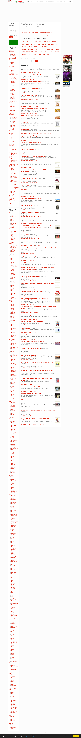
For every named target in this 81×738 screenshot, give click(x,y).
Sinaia (12, 595)
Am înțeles (76, 735)
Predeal (13, 313)
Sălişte (12, 633)
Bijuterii (11, 93)
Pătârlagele (13, 327)
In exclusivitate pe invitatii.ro (30, 212)
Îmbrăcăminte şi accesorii (12, 132)
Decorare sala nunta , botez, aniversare (32, 341)
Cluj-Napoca (36, 280)
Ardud (12, 611)
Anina (12, 340)
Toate (27, 65)
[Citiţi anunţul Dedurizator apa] (57, 330)
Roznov (13, 564)
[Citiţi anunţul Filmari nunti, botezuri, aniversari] (57, 395)
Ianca (12, 304)
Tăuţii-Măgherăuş (13, 524)
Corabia (13, 571)
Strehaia (13, 537)
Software (13, 98)
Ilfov (45, 49)
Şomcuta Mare (14, 521)
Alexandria (13, 664)
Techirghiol (13, 378)
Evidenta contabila (26, 192)
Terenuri (13, 141)
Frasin (12, 646)
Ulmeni (13, 526)
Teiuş (12, 226)
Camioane (13, 78)
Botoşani (54, 41)
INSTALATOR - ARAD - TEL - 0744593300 (32, 322)
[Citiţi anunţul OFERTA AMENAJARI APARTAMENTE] (57, 103)
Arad (26, 41)
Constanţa (24, 46)
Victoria (13, 319)
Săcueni (13, 276)
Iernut (12, 541)
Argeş (30, 41)
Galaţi (45, 46)
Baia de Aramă (14, 532)
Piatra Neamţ (47, 133)
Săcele (12, 317)
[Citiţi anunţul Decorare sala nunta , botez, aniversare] (57, 343)
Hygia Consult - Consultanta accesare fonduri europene (37, 283)
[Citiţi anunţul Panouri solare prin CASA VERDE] (57, 388)
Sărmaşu (13, 550)
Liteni (12, 650)
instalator (24, 163)
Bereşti (12, 413)
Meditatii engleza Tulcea (28, 269)
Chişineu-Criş (14, 231)
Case (12, 137)
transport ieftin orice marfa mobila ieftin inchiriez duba (38, 410)
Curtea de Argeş (13, 248)
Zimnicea (13, 672)
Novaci (12, 428)
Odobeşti (13, 728)
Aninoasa (13, 456)
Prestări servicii (24, 72)
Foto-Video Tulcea (26, 263)
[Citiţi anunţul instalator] (57, 165)
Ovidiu (12, 377)
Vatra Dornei (14, 660)
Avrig (12, 622)
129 (36, 61)
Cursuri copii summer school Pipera (31, 81)
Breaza (12, 585)
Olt (32, 51)
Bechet (12, 404)
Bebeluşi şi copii (12, 92)
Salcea (12, 654)
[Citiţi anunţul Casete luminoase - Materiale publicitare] (57, 76)
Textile (10, 199)
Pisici (12, 73)
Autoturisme (14, 77)
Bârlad (12, 716)
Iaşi (41, 49)
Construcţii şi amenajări (12, 107)
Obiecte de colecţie (13, 162)
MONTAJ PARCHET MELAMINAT (30, 88)
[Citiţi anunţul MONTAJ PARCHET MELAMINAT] (57, 90)
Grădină (13, 54)
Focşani (13, 726)
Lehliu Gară (13, 336)
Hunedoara (30, 49)
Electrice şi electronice (11, 114)
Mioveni (13, 250)
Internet (13, 97)
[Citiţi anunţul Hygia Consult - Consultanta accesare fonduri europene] (57, 285)
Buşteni (13, 587)
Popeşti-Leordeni (13, 504)
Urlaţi (12, 598)
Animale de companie (11, 67)
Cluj (57, 44)
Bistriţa (13, 285)
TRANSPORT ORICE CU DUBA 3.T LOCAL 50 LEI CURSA (36, 402)
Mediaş (13, 627)
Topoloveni (13, 254)
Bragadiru (13, 495)
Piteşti (12, 251)
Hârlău (12, 487)
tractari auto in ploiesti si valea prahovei (33, 315)
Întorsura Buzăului (13, 384)
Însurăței (13, 305)
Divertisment (12, 110)
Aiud (12, 215)
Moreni (13, 394)
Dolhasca (13, 643)
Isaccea (13, 692)
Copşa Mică (13, 625)
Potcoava (13, 575)
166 (44, 61)
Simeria (13, 471)
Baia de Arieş (14, 218)
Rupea (12, 316)
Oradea (13, 274)
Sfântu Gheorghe (13, 387)
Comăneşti (13, 259)
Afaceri (10, 50)
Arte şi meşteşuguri (13, 74)
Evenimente (35, 32)
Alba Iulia (13, 216)
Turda (41, 289)
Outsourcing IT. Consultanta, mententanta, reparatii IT (37, 370)
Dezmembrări (14, 79)
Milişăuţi (13, 652)
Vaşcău (12, 281)
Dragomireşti (14, 514)
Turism (10, 202)
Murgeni (13, 719)
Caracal (13, 569)
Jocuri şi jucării (12, 148)
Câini (12, 69)
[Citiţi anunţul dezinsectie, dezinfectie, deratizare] (57, 293)
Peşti (12, 71)
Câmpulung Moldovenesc (14, 641)
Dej (38, 332)
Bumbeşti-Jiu (14, 425)
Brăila (23, 44)
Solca (12, 657)
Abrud (12, 213)
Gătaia (12, 680)
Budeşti (13, 332)
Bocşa (12, 344)
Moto (10, 157)
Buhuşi (35, 182)
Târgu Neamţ (14, 565)
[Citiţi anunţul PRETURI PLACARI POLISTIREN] (57, 97)
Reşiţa (12, 351)
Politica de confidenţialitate (45, 733)
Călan (12, 459)
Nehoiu (13, 325)
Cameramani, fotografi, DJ (46, 32)
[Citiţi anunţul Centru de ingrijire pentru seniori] (57, 200)
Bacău (35, 41)
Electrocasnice (14, 116)
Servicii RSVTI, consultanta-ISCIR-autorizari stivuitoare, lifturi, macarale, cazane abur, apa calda (37, 226)
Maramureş (50, 49)
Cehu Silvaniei (14, 603)
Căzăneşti (13, 478)
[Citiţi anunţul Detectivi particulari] (57, 207)
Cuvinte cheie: (12, 27)
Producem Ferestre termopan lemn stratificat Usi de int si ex (39, 248)
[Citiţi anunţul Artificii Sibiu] (57, 236)
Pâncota (13, 238)
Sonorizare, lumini (26, 35)
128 (33, 61)
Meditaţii (46, 35)
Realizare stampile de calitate (30, 178)
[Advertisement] (40, 14)
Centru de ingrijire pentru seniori (31, 198)
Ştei (12, 278)
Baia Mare (13, 509)
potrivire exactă (13, 35)
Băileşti (13, 402)
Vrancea (49, 54)
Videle (12, 670)
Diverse (10, 109)
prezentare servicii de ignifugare (31, 142)
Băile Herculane (13, 342)
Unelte (10, 203)
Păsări (12, 70)
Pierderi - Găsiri (12, 165)
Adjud (12, 724)
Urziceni (13, 484)
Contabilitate (49, 30)
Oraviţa (13, 348)
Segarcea (13, 410)
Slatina (41, 346)
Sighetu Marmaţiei (13, 519)
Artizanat (13, 89)
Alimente (11, 59)
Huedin (13, 359)
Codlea (12, 309)
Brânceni (13, 665)
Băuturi (10, 86)
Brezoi (12, 705)
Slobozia (13, 482)
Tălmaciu (13, 635)
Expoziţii (13, 126)
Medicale (11, 152)
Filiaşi (12, 409)
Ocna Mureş (14, 223)
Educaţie (11, 112)
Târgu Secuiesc (14, 389)
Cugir (12, 222)
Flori (12, 168)
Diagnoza (13, 81)
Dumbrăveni (14, 626)
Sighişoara (13, 552)
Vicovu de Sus (14, 661)
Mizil (12, 591)
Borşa (12, 511)
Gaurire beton (25, 185)
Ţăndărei (13, 483)
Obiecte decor (14, 90)
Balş (12, 568)
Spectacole (13, 129)
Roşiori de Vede (14, 666)
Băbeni (12, 699)
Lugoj (12, 683)
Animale (13, 53)
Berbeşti (13, 704)
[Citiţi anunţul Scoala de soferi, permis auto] (57, 357)
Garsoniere (13, 138)
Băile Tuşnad (14, 440)
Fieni (12, 391)
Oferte (25, 65)
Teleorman (24, 54)
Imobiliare (11, 134)
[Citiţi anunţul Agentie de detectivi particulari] (57, 278)
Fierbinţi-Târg (14, 480)
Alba (23, 41)
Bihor (39, 41)
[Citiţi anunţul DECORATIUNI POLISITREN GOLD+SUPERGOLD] (57, 110)
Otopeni (13, 501)
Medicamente (14, 154)
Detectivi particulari (27, 205)
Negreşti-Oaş (14, 615)
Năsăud (13, 286)
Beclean (13, 284)
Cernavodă (13, 364)
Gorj (55, 46)
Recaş (12, 684)
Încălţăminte (12, 142)
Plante (10, 166)
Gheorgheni (14, 447)
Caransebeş (14, 346)
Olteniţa (13, 337)
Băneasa (13, 363)
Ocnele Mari (14, 711)
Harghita (24, 49)
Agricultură (11, 51)
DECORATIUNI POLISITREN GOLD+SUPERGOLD (34, 108)
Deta (12, 677)
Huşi (12, 718)
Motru (12, 426)
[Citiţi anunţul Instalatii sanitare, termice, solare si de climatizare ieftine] (57, 380)
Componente (14, 96)
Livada (12, 614)
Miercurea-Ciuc (14, 448)
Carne (12, 61)
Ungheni (13, 557)
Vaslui (44, 54)
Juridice (40, 35)
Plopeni (13, 594)
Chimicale (11, 104)
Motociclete (13, 158)
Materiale (11, 150)
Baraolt (13, 381)
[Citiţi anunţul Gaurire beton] (57, 187)
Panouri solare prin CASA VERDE (30, 387)
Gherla (12, 358)
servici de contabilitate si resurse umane (33, 219)
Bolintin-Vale (14, 420)
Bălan (12, 441)
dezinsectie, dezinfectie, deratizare (31, 291)
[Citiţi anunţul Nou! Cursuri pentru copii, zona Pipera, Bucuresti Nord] (57, 364)
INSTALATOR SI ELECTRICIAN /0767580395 (33, 156)
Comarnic (13, 590)
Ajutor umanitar (12, 58)
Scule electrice (14, 117)
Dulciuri (13, 62)
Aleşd (12, 269)
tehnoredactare (25, 129)
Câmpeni (13, 220)
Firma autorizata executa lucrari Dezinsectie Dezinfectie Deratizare (34, 299)
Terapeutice (53, 35)
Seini (12, 517)
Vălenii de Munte (13, 600)
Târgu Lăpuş (14, 522)
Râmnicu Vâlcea (13, 713)
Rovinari (13, 429)
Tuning (13, 85)
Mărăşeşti (13, 727)
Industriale (11, 144)
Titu (12, 399)
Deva (12, 460)
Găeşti (12, 393)
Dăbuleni (13, 408)
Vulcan (12, 474)
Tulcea (34, 54)
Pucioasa (13, 395)
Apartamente (14, 136)
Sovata (12, 553)
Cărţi (10, 100)
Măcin (12, 693)
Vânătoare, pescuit (13, 204)
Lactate (13, 65)
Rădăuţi (13, 653)
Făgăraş (13, 311)
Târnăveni (13, 556)
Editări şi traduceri (26, 32)
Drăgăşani (13, 708)
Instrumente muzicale (11, 146)
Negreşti (13, 720)
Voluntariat (11, 206)
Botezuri (13, 125)
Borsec (12, 443)
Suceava (57, 51)
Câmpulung (14, 245)
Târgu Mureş (14, 554)
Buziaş (12, 674)
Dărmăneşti (14, 261)
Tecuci (12, 417)
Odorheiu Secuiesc (13, 450)
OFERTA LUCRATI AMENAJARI (29, 115)
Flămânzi (13, 296)
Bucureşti (33, 44)
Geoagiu (13, 461)
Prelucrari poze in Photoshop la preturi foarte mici (36, 335)
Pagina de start (33, 733)
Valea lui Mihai (14, 280)
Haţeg (12, 463)
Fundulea (13, 335)
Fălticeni (13, 645)
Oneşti (12, 263)
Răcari (12, 397)
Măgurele (13, 499)
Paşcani (13, 490)
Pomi (12, 169)
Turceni (13, 437)
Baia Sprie (13, 510)
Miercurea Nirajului (13, 544)
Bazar (10, 88)
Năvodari (13, 374)
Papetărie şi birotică (13, 164)
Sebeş (12, 224)
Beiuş (12, 270)
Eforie (12, 367)
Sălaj (41, 51)
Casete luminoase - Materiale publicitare (33, 75)
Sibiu (52, 51)
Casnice (35, 30)
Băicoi (12, 581)
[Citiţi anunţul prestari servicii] (57, 124)
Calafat (13, 405)
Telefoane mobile (13, 119)
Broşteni (13, 638)
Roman (13, 563)
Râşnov (13, 315)
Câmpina (13, 588)
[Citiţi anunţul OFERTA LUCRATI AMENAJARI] (57, 117)
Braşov (27, 44)
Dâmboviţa (36, 46)
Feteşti (12, 479)
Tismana (13, 436)
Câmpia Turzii (14, 354)
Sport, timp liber (12, 198)
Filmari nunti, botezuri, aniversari (31, 393)
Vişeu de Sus (14, 529)
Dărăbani (13, 293)
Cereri (22, 65)
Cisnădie (13, 623)
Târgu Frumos (14, 492)
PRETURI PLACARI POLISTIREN (29, 95)
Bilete (12, 124)
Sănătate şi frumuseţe (11, 196)
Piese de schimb (13, 83)
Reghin (12, 546)
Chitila (12, 498)
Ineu (12, 234)
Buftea (12, 496)
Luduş (12, 542)
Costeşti (13, 246)
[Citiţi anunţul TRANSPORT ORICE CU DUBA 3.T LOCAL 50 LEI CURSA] (57, 403)
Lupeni (12, 466)
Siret (12, 656)
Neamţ (28, 51)
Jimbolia (13, 681)
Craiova (13, 406)
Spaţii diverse (14, 140)
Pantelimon (14, 502)
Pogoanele (13, 328)
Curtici (12, 232)
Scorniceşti (13, 576)
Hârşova (13, 368)
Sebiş (12, 242)
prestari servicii (25, 122)
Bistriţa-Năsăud (46, 41)
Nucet (12, 273)
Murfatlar (13, 373)
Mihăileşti (13, 422)
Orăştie (13, 467)
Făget (12, 679)
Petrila (12, 468)
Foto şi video (12, 130)
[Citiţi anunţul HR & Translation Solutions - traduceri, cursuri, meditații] (57, 420)
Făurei (12, 302)
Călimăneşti (14, 707)
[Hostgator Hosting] (66, 84)
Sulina (12, 695)
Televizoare (13, 121)
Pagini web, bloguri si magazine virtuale (33, 136)
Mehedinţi (57, 49)
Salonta (13, 277)
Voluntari (35, 203)
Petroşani (13, 470)
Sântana (13, 240)
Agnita (12, 621)
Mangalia (13, 370)
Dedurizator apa (25, 328)
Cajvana (13, 639)
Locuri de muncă (12, 149)
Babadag (13, 691)
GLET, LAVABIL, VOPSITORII (28, 241)
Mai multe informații (30, 736)
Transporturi (12, 200)
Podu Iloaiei (14, 491)
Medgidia (13, 371)
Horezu (13, 710)
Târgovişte (13, 398)
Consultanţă (41, 30)
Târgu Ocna (14, 266)
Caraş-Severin (51, 44)
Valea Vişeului (14, 528)
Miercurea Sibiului (13, 629)
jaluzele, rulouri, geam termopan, (31, 348)
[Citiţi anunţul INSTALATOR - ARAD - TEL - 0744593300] (57, 323)
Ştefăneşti (13, 253)
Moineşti (13, 262)
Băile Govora (14, 700)
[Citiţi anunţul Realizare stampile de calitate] (57, 180)
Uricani (13, 472)
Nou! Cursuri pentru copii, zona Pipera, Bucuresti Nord (37, 362)
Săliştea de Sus (14, 515)
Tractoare (13, 55)
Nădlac (12, 236)
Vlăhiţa (12, 453)
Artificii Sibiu (25, 234)
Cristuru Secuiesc (13, 445)
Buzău (39, 44)
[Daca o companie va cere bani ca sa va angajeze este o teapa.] (67, 68)
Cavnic (12, 513)
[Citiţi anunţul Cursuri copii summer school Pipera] (57, 83)
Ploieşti (13, 592)
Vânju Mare (13, 538)
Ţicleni (12, 435)
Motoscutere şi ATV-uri (14, 161)
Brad (12, 457)
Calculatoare (29, 30)
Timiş (30, 54)
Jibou (12, 604)
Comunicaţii (11, 105)
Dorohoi (13, 294)
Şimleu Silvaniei (13, 606)
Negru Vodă (14, 375)
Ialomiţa (36, 49)
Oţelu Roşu (13, 350)
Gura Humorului (13, 648)
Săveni (12, 297)
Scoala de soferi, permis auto (29, 355)
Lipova (12, 235)
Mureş (23, 51)
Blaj (12, 219)
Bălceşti (13, 703)
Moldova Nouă (14, 347)
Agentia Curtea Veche (27, 149)
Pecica (12, 239)
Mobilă (10, 156)
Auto (23, 30)
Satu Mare (46, 51)
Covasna (30, 46)
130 (39, 61)
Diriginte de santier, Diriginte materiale (33, 256)
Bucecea (13, 292)
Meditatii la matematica (28, 68)
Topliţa (13, 452)
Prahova (36, 51)
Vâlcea (39, 54)
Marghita (13, 271)
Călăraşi (44, 44)
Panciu (12, 730)
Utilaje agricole (14, 57)
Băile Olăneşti (14, 701)
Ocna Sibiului (14, 631)
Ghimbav (13, 312)
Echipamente (14, 153)
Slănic (12, 596)
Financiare (34, 35)
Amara (12, 476)
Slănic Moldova (14, 265)
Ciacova (13, 676)
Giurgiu (50, 46)
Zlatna (12, 227)
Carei (12, 612)
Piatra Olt (13, 573)
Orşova (12, 536)
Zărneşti (13, 320)
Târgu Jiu (13, 433)
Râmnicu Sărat (14, 329)
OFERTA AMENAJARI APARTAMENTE (31, 102)
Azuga (12, 580)
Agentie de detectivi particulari (30, 276)
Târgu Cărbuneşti (13, 431)
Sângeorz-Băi (14, 288)
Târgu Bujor (14, 416)
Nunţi (12, 128)
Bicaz (12, 560)
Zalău (12, 608)
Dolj (42, 46)
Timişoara (35, 312)
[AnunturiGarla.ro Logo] (16, 1)
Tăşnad (13, 618)
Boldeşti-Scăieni (13, 583)
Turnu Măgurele (13, 668)
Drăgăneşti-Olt (14, 572)
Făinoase (13, 63)
